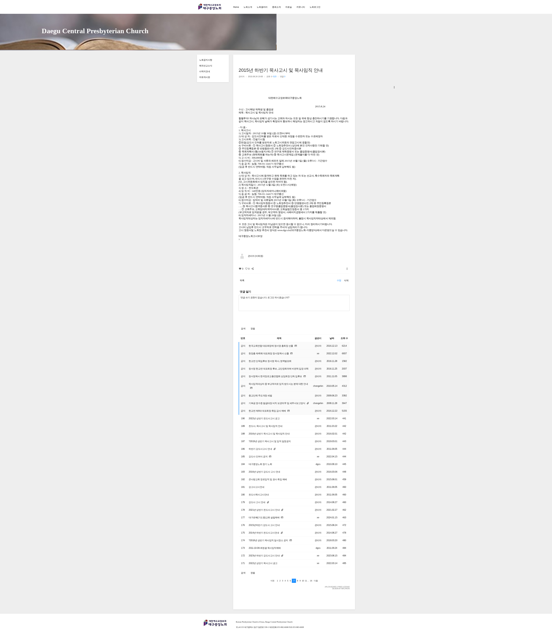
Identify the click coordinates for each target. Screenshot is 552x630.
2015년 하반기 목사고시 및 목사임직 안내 (281, 70)
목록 (242, 280)
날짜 (332, 338)
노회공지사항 (205, 59)
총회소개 (276, 6)
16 (311, 581)
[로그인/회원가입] (352, 7)
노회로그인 (315, 6)
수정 (339, 280)
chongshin (318, 386)
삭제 (346, 280)
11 (306, 581)
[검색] (346, 7)
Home (236, 6)
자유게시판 (204, 76)
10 (303, 581)
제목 (279, 338)
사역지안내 (204, 71)
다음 (316, 581)
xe (318, 353)
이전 (272, 581)
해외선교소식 (205, 65)
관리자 (318, 346)
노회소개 (248, 6)
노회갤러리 (262, 6)
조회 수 (344, 338)
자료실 (288, 6)
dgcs (318, 464)
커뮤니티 (300, 6)
